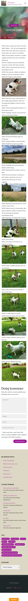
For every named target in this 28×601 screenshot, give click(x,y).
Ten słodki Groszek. (7, 477)
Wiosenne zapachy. (7, 467)
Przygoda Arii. (19, 544)
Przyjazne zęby (6, 510)
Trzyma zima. (6, 470)
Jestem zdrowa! (6, 474)
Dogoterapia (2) (7, 525)
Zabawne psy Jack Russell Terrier (11, 555)
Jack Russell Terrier (7, 544)
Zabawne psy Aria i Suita (9, 552)
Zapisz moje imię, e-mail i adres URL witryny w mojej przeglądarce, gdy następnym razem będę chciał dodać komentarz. (14, 435)
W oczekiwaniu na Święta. (9, 503)
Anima (13, 587)
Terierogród (10, 2)
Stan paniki (6, 518)
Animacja (5, 539)
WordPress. (19, 587)
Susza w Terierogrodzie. (8, 460)
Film (4, 541)
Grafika (12, 541)
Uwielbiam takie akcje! (8, 547)
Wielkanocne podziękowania (10, 495)
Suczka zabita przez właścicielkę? (11, 488)
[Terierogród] (3, 3)
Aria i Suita (14, 25)
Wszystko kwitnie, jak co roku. (10, 464)
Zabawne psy (6, 549)
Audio (23, 539)
